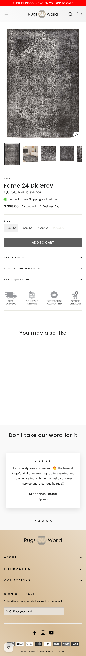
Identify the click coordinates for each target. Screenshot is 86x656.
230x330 (58, 228)
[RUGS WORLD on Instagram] (43, 632)
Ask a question (16, 279)
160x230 (26, 228)
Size (7, 221)
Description (14, 257)
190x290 (42, 228)
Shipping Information (22, 268)
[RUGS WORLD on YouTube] (51, 632)
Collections (17, 580)
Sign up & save (19, 594)
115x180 (11, 228)
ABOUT (10, 557)
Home (7, 178)
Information (17, 569)
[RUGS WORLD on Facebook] (34, 632)
